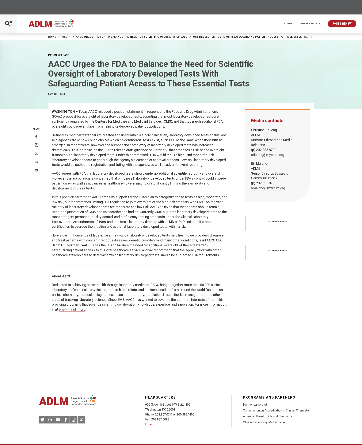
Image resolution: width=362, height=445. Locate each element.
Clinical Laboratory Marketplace (264, 422)
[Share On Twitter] (36, 154)
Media (66, 36)
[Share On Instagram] (36, 145)
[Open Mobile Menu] (8, 23)
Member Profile (309, 23)
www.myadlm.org (72, 309)
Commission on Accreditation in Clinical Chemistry (276, 410)
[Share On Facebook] (36, 137)
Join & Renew (342, 23)
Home (52, 36)
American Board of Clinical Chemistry (267, 416)
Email (148, 424)
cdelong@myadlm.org (267, 155)
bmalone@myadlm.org (268, 188)
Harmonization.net (255, 404)
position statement (128, 111)
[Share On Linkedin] (36, 162)
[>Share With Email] (36, 171)
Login (288, 23)
